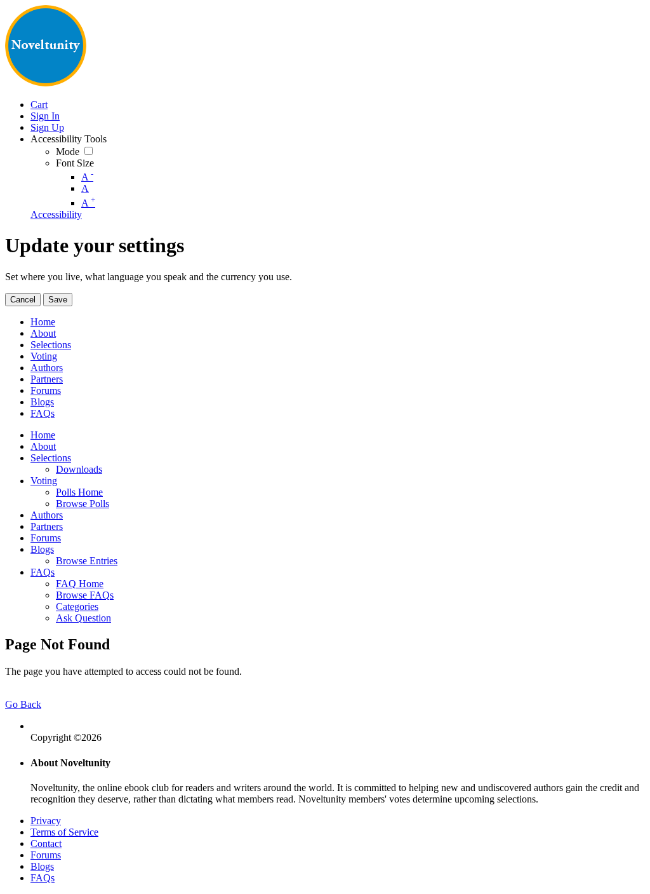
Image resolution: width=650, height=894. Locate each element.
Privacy (45, 820)
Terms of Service (64, 832)
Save (57, 299)
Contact (46, 843)
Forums (45, 855)
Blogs (42, 866)
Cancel (23, 299)
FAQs (42, 877)
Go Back (23, 704)
